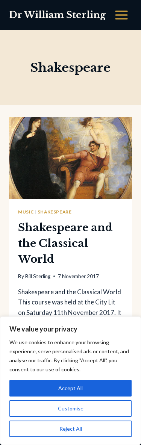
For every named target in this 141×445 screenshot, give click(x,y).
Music (26, 212)
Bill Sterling (37, 276)
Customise (70, 408)
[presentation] (70, 158)
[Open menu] (121, 14)
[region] (70, 380)
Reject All (70, 428)
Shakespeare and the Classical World (65, 243)
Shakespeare (55, 212)
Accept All (70, 388)
